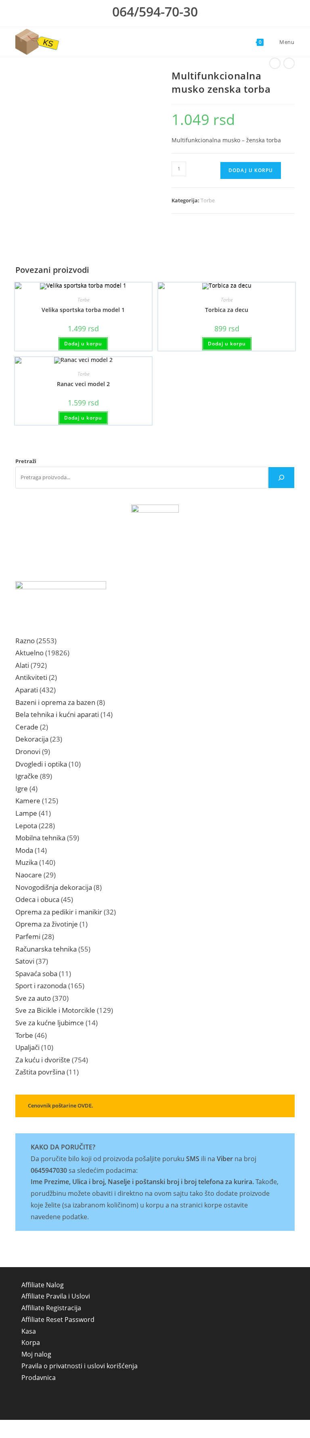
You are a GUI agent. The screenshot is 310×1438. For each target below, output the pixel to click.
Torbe (208, 200)
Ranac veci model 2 (83, 384)
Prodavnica (38, 1377)
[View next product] (289, 63)
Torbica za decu (226, 310)
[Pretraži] (281, 477)
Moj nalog (36, 1354)
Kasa (28, 1331)
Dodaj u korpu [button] (83, 343)
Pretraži (25, 461)
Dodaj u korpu (250, 170)
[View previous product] (275, 63)
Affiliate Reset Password (57, 1319)
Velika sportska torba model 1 (83, 310)
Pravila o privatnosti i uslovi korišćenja (79, 1365)
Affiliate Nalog (42, 1284)
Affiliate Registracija (51, 1307)
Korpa (30, 1342)
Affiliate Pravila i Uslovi (55, 1296)
